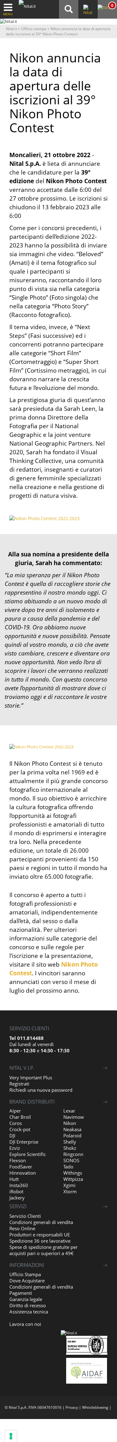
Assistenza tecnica (28, 1311)
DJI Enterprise (23, 1142)
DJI (12, 1135)
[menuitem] (106, 8)
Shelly (69, 1142)
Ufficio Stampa (25, 1274)
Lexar (69, 1111)
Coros (15, 1123)
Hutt (14, 1179)
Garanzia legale (25, 1299)
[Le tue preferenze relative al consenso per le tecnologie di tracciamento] (11, 1436)
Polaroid (72, 1135)
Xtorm (70, 1191)
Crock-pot (19, 1129)
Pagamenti (20, 1293)
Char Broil (20, 1117)
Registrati (19, 1084)
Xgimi (69, 1185)
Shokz (69, 1148)
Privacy (72, 1407)
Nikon (69, 1123)
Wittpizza (73, 1179)
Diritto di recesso (27, 1305)
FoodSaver (20, 1166)
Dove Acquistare (27, 1280)
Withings (72, 1173)
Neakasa (72, 1129)
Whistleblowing (95, 1407)
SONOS (71, 1160)
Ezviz (14, 1148)
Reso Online (22, 1228)
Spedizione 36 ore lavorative (40, 1241)
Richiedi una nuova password (40, 1090)
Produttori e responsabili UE (39, 1234)
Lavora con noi (25, 1324)
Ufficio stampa (33, 28)
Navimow (73, 1117)
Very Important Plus (30, 1077)
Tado (68, 1166)
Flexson (17, 1160)
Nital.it (11, 28)
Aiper (15, 1111)
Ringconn (73, 1154)
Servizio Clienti (25, 1216)
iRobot (16, 1191)
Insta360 (18, 1185)
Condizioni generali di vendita (41, 1222)
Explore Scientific (27, 1154)
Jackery (17, 1198)
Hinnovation (22, 1173)
